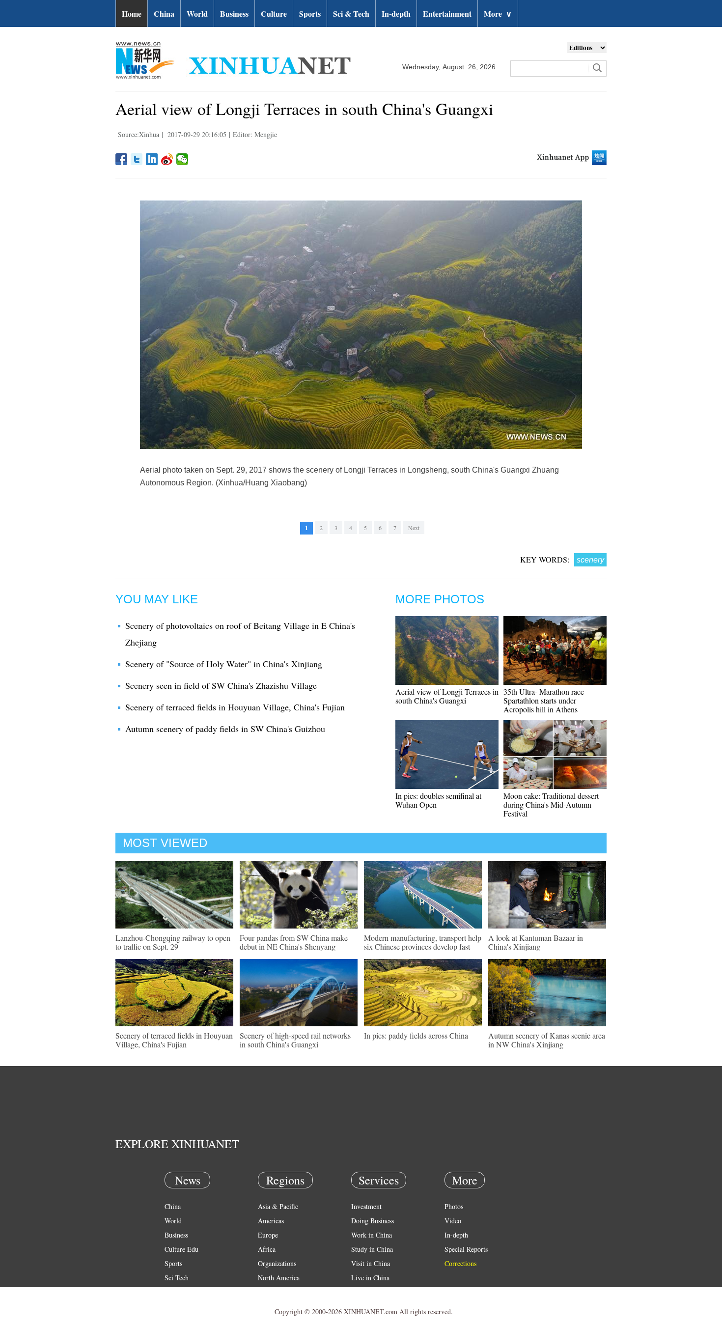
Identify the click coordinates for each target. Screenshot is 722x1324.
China (164, 13)
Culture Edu (181, 1249)
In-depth (396, 13)
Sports (310, 13)
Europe (268, 1234)
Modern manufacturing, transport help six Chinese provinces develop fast (422, 942)
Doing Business (372, 1220)
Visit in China (370, 1263)
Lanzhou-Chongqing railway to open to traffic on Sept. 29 (172, 942)
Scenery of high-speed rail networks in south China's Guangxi (295, 1039)
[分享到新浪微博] (167, 159)
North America (279, 1277)
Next (413, 528)
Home (131, 13)
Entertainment (447, 13)
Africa (267, 1249)
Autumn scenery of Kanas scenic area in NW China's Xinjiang (546, 1039)
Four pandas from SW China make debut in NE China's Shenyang (294, 942)
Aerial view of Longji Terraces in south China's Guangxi (447, 695)
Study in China (372, 1249)
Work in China (371, 1234)
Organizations (277, 1263)
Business (234, 13)
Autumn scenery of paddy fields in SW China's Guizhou (225, 728)
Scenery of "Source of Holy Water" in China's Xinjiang (223, 664)
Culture (274, 13)
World (197, 13)
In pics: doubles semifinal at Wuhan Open (438, 800)
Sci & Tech (351, 13)
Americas (271, 1220)
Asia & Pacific (278, 1206)
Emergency (367, 1291)
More (498, 13)
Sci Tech (177, 1277)
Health (174, 1291)
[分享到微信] (182, 159)
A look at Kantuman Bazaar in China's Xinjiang (535, 942)
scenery (590, 560)
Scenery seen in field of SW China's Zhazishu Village (221, 685)
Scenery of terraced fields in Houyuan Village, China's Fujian (235, 707)
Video (452, 1220)
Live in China (370, 1277)
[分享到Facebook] (121, 159)
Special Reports (466, 1249)
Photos (453, 1206)
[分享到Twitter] (137, 159)
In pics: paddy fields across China (416, 1035)
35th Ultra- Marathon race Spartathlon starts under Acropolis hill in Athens (543, 700)
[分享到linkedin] (152, 159)
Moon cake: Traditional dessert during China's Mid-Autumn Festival (551, 804)
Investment (366, 1206)
